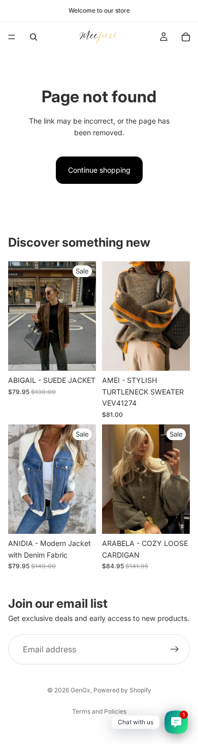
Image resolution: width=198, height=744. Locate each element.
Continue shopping (99, 170)
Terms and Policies (99, 711)
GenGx (80, 690)
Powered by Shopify (122, 690)
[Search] (33, 37)
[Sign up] (174, 649)
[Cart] (186, 37)
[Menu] (11, 37)
